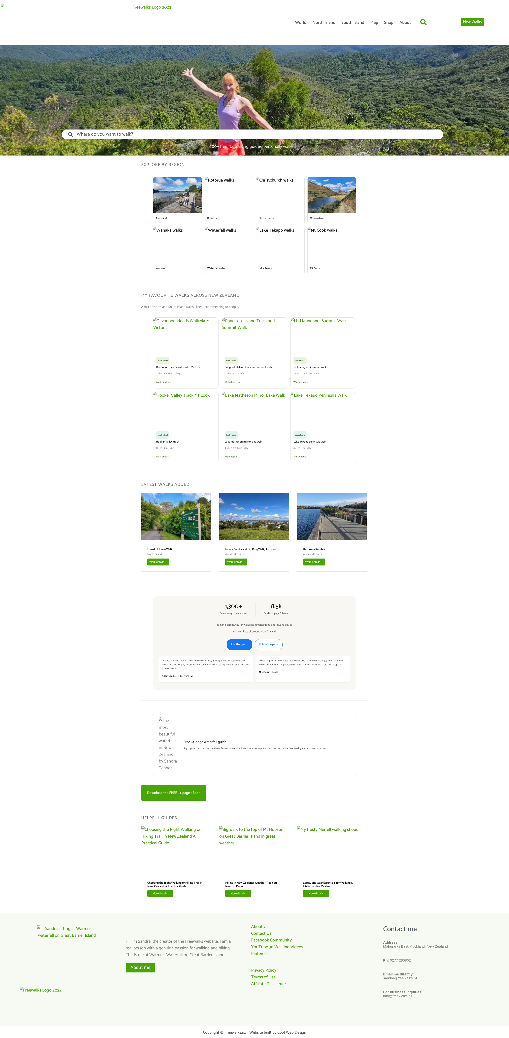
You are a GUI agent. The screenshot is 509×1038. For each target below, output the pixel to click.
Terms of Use (263, 977)
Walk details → (164, 382)
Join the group (239, 644)
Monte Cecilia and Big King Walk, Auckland (251, 549)
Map (374, 22)
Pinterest (259, 953)
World (300, 22)
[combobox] (252, 134)
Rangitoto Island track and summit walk (248, 367)
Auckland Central (235, 554)
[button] (423, 22)
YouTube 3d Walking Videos (277, 947)
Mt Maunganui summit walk (309, 367)
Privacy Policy (263, 970)
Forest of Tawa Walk (159, 549)
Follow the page (268, 644)
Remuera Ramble (314, 549)
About (405, 22)
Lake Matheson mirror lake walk (243, 442)
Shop (388, 22)
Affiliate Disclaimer (268, 984)
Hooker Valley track (167, 442)
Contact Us (261, 933)
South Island (352, 22)
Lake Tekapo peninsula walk (309, 442)
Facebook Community (271, 940)
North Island (323, 22)
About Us (259, 926)
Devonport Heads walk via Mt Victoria (178, 367)
